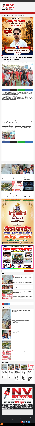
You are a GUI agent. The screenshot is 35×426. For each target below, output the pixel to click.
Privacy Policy (7, 421)
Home (3, 421)
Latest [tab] (2, 307)
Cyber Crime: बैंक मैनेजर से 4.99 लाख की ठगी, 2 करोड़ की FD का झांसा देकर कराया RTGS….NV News (28, 194)
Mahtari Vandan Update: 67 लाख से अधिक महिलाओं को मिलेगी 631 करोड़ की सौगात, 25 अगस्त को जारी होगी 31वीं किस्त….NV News (17, 194)
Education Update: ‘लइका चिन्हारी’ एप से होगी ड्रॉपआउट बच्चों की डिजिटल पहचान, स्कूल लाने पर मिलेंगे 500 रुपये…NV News (28, 177)
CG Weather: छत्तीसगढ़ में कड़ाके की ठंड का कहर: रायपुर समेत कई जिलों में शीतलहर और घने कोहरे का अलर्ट (10, 158)
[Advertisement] (17, 110)
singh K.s (8, 61)
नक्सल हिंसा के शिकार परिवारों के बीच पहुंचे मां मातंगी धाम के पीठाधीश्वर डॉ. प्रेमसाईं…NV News (17, 177)
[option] (17, 277)
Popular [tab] (6, 307)
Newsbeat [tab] (10, 307)
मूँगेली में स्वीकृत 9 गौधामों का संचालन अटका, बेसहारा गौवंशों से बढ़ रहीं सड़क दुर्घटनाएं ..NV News (6, 177)
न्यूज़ (2, 55)
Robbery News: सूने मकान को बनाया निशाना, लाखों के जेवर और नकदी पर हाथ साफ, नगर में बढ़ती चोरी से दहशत (25, 158)
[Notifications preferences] (1, 424)
